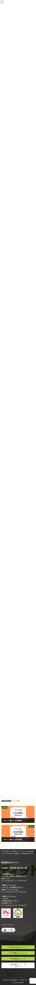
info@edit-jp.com (18, 867)
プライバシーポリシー (7, 924)
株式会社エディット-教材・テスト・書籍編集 (22, 980)
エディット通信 (16, 801)
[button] (18, 947)
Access (12, 874)
